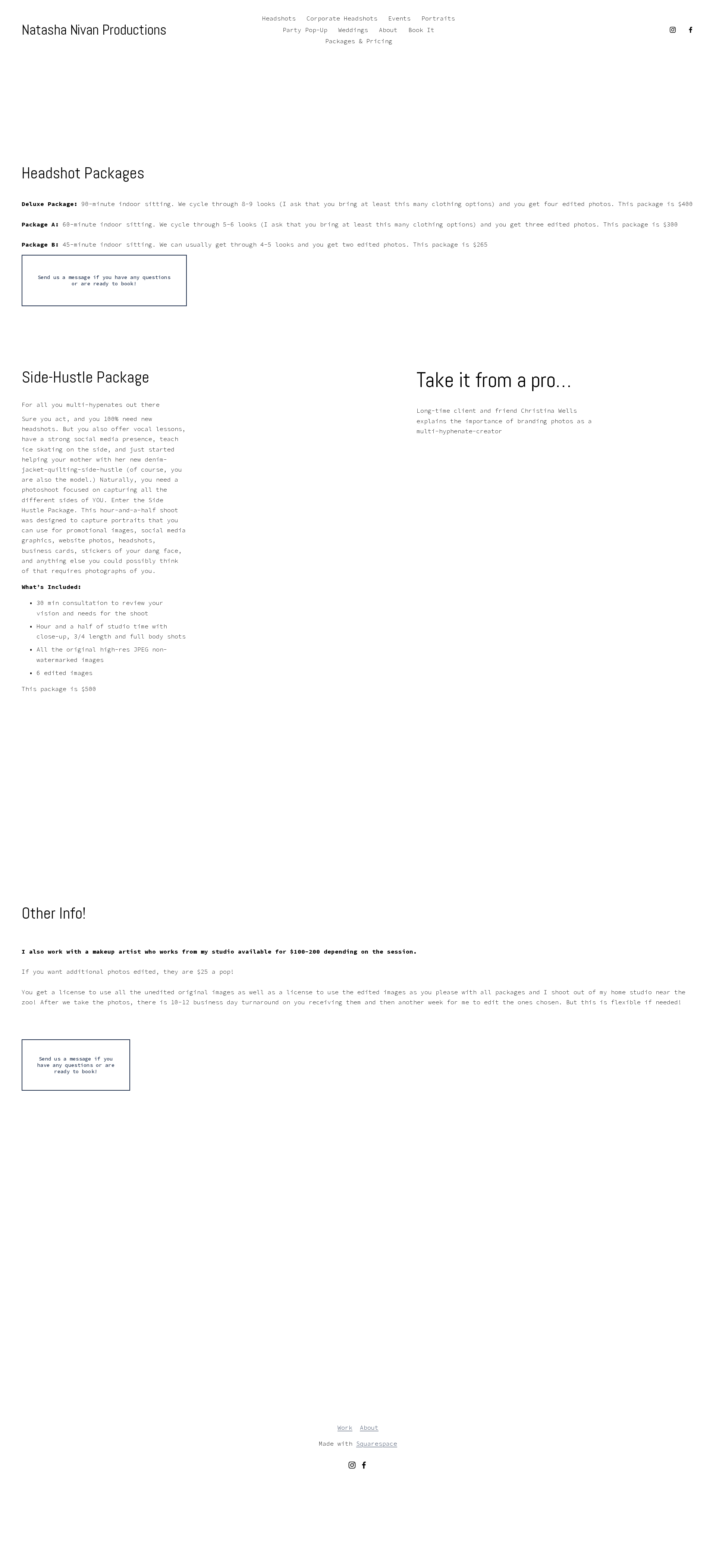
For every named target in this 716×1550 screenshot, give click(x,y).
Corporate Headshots (342, 18)
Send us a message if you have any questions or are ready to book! (104, 280)
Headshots (279, 18)
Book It (421, 30)
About (388, 30)
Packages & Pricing (358, 41)
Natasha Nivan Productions (94, 29)
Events (399, 18)
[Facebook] (690, 30)
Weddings (353, 30)
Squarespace (376, 1443)
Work (344, 1427)
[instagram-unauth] (672, 30)
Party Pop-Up (305, 30)
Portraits (438, 18)
